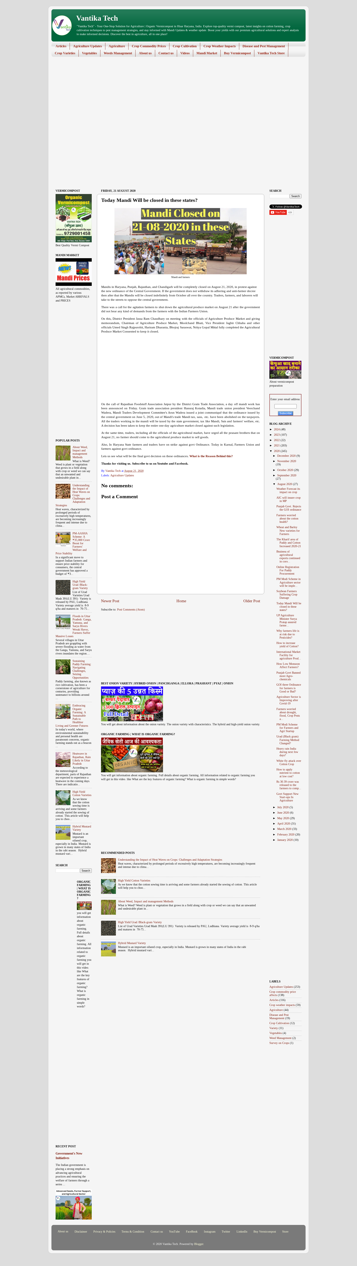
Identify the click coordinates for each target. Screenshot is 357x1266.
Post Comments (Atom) (131, 609)
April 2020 (284, 823)
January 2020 (285, 839)
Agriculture (117, 46)
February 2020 (286, 834)
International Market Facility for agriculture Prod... (288, 655)
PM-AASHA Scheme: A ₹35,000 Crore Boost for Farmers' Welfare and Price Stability (73, 543)
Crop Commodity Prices (149, 46)
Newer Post (110, 601)
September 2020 (286, 475)
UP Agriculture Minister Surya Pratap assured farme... (286, 620)
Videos (185, 53)
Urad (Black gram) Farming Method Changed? (287, 740)
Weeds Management (118, 53)
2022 (277, 440)
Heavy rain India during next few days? (287, 752)
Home (181, 601)
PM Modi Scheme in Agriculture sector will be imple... (288, 582)
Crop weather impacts (282, 1005)
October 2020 (285, 470)
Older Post (251, 601)
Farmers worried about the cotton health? (287, 518)
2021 (277, 445)
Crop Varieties (65, 53)
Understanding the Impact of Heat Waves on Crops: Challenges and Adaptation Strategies (170, 859)
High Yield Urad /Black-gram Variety (140, 922)
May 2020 (283, 818)
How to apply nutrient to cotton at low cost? (288, 773)
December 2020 (286, 455)
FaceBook (192, 1231)
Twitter (226, 1231)
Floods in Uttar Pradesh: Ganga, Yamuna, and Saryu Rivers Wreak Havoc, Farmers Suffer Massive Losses (74, 626)
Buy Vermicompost (237, 53)
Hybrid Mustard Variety (132, 943)
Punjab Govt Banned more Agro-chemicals (288, 676)
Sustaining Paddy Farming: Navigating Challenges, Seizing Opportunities (82, 669)
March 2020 (284, 829)
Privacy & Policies (104, 1231)
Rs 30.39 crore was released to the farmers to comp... (288, 785)
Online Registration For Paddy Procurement (287, 570)
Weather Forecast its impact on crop (288, 490)
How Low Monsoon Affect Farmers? (288, 665)
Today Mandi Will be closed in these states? (288, 607)
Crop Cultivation (185, 46)
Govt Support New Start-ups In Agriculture (287, 797)
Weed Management (280, 1038)
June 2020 (283, 812)
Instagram (209, 1231)
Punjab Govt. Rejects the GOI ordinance (288, 508)
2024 (277, 429)
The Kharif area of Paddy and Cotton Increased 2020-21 (288, 543)
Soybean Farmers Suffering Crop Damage (286, 594)
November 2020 (286, 461)
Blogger (198, 1244)
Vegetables (89, 53)
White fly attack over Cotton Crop (288, 762)
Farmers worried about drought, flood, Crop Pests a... (288, 714)
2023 (277, 434)
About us (145, 53)
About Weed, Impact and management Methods (145, 901)
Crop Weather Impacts (219, 46)
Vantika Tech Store (271, 53)
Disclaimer (81, 1231)
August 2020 (285, 484)
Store (285, 1231)
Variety (273, 1028)
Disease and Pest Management (264, 46)
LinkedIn (242, 1231)
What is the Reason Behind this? (211, 456)
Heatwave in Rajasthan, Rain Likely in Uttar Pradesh (82, 758)
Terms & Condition (132, 1231)
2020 (277, 451)
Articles (61, 46)
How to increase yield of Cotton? (287, 644)
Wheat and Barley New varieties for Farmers (288, 530)
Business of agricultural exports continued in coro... (288, 556)
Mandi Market (206, 53)
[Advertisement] (175, 92)
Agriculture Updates (87, 46)
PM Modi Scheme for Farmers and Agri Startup (287, 728)
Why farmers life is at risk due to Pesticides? (287, 634)
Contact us (166, 53)
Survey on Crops (279, 1043)
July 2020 (283, 807)
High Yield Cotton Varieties (134, 880)
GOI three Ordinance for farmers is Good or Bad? (288, 688)
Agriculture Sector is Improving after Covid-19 (288, 700)
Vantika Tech (97, 18)
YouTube (174, 1231)
